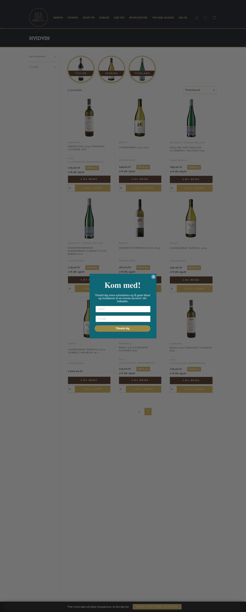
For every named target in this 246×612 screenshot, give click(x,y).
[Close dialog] (153, 276)
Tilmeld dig (123, 328)
